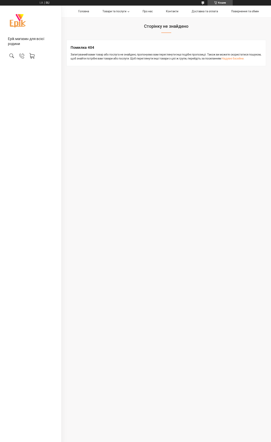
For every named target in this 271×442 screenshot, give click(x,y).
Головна (83, 11)
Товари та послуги (114, 11)
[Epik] (30, 21)
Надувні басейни (233, 58)
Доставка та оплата (205, 11)
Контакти (172, 11)
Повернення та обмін (245, 11)
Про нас (148, 11)
